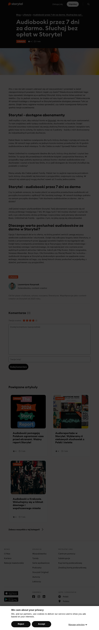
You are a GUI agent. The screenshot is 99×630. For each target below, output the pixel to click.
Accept (41, 624)
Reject (21, 624)
